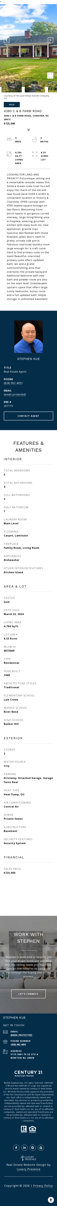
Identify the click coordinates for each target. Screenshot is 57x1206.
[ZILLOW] (41, 1148)
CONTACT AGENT (28, 415)
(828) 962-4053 (13, 383)
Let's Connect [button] (28, 993)
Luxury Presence (28, 1169)
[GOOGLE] (33, 1148)
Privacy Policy (43, 1185)
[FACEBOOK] (16, 1148)
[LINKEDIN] (24, 1148)
